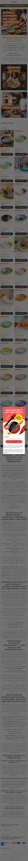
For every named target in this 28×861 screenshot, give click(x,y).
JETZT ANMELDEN (14, 441)
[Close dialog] (23, 408)
